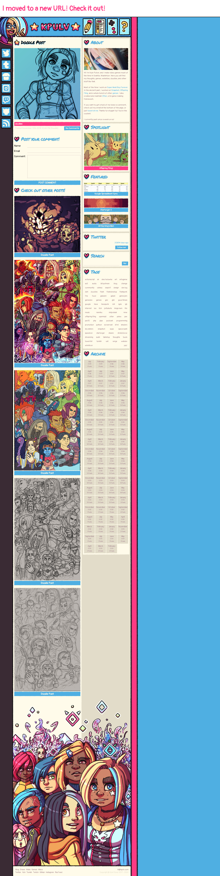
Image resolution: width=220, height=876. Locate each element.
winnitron (89, 345)
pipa (101, 321)
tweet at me (93, 111)
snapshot (101, 329)
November (100, 393)
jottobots (108, 308)
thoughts (116, 337)
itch (100, 308)
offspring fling (90, 316)
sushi (98, 337)
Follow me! (121, 247)
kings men (118, 308)
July (89, 364)
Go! (124, 263)
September (111, 364)
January (123, 383)
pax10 (87, 321)
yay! (125, 345)
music (87, 312)
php (94, 321)
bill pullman (105, 283)
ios (95, 308)
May (123, 364)
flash (102, 292)
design (116, 288)
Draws (22, 869)
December (89, 393)
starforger (100, 333)
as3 (86, 283)
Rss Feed (58, 872)
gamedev (88, 300)
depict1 (108, 288)
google (88, 304)
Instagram (50, 872)
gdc (106, 300)
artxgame (123, 279)
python (99, 325)
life (126, 308)
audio (94, 283)
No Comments (72, 128)
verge (115, 341)
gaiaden (103, 296)
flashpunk (123, 292)
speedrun (88, 333)
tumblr (99, 341)
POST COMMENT (47, 182)
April (89, 373)
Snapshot (115, 90)
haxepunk (105, 304)
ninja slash (113, 312)
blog (115, 283)
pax (125, 316)
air (98, 279)
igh (126, 304)
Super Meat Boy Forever (117, 87)
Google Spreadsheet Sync (106, 193)
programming (121, 321)
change (124, 283)
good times (122, 300)
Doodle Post (33, 42)
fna (86, 296)
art (116, 279)
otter (112, 316)
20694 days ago (121, 242)
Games (34, 869)
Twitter (98, 236)
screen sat (108, 325)
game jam (123, 296)
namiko (99, 312)
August (89, 403)
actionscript (90, 279)
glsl (113, 300)
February (100, 364)
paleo (119, 316)
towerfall (88, 341)
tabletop (106, 337)
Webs (28, 869)
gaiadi (113, 296)
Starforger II (106, 210)
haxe (96, 304)
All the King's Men (106, 226)
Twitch (35, 872)
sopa (112, 329)
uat (107, 341)
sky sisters (89, 329)
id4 (113, 304)
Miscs (40, 869)
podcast (109, 321)
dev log (124, 288)
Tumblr (29, 872)
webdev (124, 341)
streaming (89, 337)
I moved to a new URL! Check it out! (53, 8)
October (111, 393)
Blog (17, 869)
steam (111, 333)
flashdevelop (112, 292)
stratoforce (122, 333)
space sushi (122, 329)
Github (42, 872)
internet (88, 308)
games (115, 93)
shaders (124, 325)
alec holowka (107, 279)
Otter (104, 96)
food (94, 296)
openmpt (102, 316)
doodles (18, 124)
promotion (89, 325)
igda (120, 304)
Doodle (54, 128)
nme (125, 312)
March (100, 383)
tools (125, 337)
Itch (23, 872)
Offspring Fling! (106, 168)
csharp (99, 288)
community (89, 288)
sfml (117, 325)
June (111, 373)
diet (86, 292)
